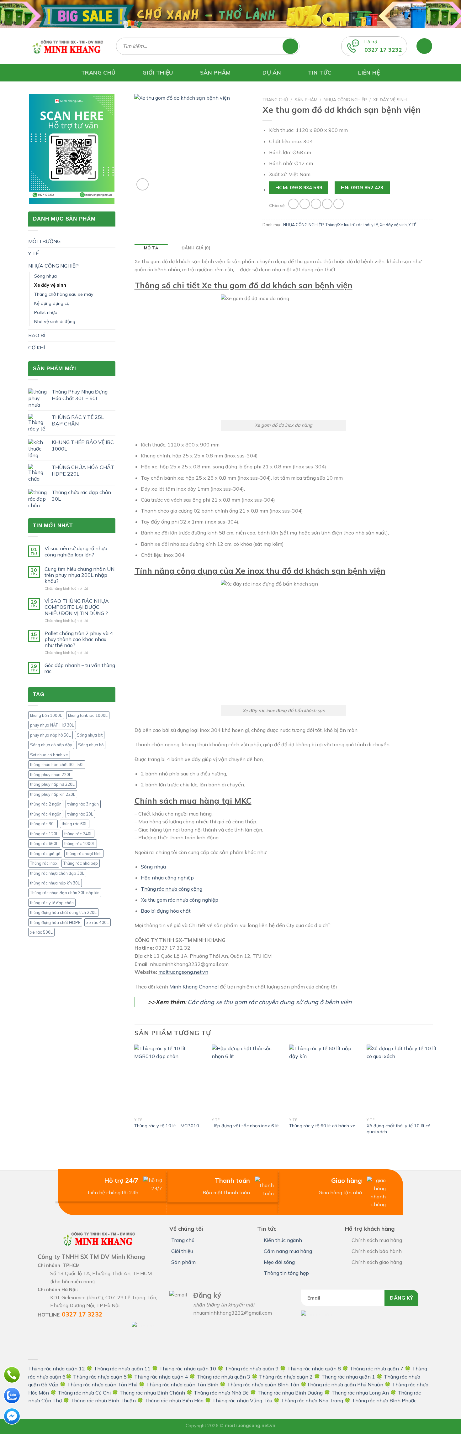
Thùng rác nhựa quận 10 (187, 1368)
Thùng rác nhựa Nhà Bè (221, 1393)
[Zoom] (142, 184)
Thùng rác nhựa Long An (360, 1393)
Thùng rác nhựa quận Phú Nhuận (345, 1384)
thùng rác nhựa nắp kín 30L (55, 882)
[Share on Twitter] (304, 204)
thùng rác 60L (74, 823)
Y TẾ (33, 253)
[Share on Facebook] (293, 204)
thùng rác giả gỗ (45, 853)
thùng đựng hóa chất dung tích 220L (63, 912)
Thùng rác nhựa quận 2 (286, 1377)
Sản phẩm (305, 99)
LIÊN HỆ (368, 72)
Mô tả (151, 247)
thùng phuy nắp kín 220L (52, 794)
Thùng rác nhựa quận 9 (251, 1368)
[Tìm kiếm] (293, 46)
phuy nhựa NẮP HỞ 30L (52, 724)
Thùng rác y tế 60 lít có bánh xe (322, 1126)
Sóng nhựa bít (90, 735)
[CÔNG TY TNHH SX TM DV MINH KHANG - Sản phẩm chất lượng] (67, 46)
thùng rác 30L (43, 823)
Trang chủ (275, 99)
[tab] (151, 248)
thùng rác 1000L (79, 843)
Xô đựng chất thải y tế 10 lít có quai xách (399, 1128)
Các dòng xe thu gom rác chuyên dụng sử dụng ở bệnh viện (270, 1002)
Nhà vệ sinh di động (54, 321)
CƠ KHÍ (36, 347)
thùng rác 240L (78, 833)
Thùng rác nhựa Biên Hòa (174, 1400)
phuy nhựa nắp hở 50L (50, 735)
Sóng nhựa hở (90, 744)
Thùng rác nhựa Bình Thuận (103, 1400)
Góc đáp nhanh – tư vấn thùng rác (80, 668)
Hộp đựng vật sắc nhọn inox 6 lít (245, 1126)
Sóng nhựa (45, 276)
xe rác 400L (97, 922)
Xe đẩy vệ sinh (50, 285)
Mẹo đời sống (279, 1262)
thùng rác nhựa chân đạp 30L (57, 873)
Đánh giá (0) (196, 247)
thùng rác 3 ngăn (83, 803)
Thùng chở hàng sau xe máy (63, 294)
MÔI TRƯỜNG (44, 241)
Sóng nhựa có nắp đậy (51, 744)
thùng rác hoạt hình (84, 853)
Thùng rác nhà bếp (80, 863)
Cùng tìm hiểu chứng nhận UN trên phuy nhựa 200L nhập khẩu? (79, 575)
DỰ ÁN (271, 72)
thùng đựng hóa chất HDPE (55, 922)
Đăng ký (401, 1298)
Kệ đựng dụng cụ (51, 303)
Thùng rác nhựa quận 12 (56, 1368)
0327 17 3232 (383, 49)
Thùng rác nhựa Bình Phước (384, 1400)
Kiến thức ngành (283, 1240)
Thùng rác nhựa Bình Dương (290, 1393)
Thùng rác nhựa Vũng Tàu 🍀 (246, 1400)
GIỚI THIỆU (157, 72)
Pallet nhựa (45, 312)
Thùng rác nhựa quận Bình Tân (262, 1384)
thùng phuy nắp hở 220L (52, 784)
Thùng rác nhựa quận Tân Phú (102, 1384)
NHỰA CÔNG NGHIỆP (53, 266)
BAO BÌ (36, 335)
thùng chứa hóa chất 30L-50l (56, 764)
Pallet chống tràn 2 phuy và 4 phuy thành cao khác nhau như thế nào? (79, 639)
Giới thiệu (182, 1251)
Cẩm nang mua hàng (288, 1251)
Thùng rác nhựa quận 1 (348, 1377)
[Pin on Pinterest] (327, 204)
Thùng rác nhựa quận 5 (100, 1377)
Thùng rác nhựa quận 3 (223, 1377)
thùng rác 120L (44, 833)
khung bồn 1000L (46, 715)
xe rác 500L (41, 932)
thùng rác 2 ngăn (45, 803)
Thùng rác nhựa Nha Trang (312, 1400)
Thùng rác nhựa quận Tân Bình (182, 1384)
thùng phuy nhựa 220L (50, 774)
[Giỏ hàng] (424, 46)
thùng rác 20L (80, 813)
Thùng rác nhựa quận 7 (376, 1368)
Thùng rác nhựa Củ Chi (84, 1393)
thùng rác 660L (44, 843)
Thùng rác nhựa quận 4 (161, 1377)
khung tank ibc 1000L (88, 715)
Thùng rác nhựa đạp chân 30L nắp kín (64, 892)
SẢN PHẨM (215, 72)
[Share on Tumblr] (338, 204)
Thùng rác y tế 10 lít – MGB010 (166, 1126)
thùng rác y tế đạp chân (52, 902)
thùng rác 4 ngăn (45, 813)
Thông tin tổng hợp (286, 1273)
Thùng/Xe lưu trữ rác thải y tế (352, 224)
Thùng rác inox (43, 863)
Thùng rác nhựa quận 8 (314, 1368)
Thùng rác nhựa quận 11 (122, 1368)
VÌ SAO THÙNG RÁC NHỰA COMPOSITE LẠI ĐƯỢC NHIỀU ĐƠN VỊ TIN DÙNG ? (77, 607)
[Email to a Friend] (316, 204)
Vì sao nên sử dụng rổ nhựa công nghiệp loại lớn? (76, 551)
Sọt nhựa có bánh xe (49, 754)
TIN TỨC (319, 72)
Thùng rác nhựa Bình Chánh (152, 1393)
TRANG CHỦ (98, 72)
